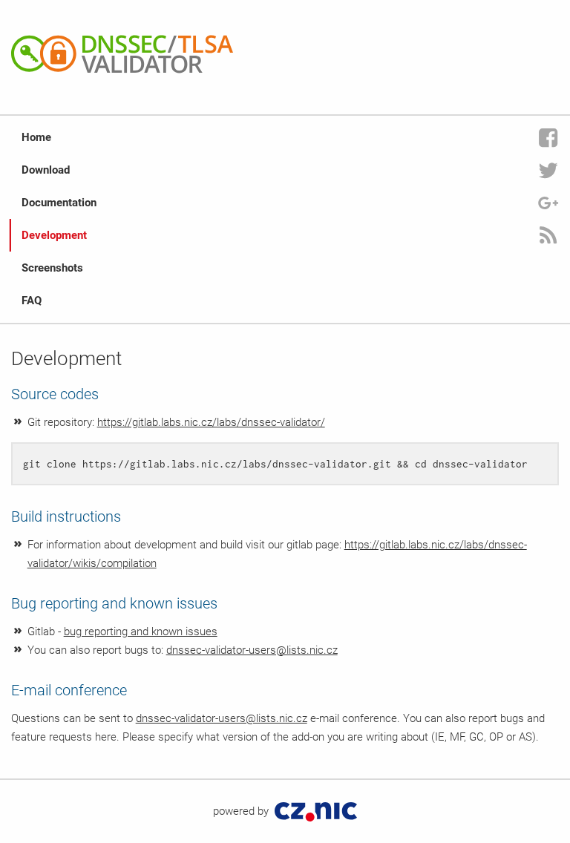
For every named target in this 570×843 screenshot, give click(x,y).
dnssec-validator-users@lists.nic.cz (252, 650)
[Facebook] (548, 137)
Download (46, 170)
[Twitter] (548, 170)
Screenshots (52, 268)
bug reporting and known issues (140, 631)
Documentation (59, 202)
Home (36, 137)
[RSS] (548, 235)
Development (54, 235)
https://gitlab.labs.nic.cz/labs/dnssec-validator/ (211, 422)
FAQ (32, 300)
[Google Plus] (548, 202)
